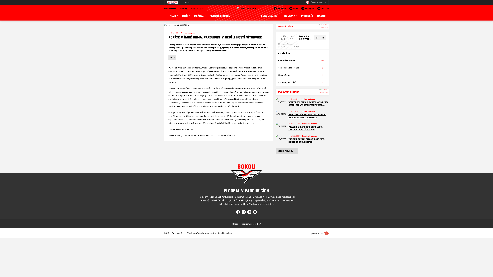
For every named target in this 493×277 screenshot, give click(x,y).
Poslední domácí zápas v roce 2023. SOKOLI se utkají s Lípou (306, 140)
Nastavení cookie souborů (221, 233)
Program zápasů (198, 8)
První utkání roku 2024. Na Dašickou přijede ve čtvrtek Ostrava (307, 116)
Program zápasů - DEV (251, 223)
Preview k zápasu (308, 99)
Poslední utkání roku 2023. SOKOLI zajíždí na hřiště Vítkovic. (305, 128)
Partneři (307, 15)
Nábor (235, 223)
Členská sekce (170, 8)
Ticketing (183, 8)
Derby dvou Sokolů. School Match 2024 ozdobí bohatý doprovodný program (308, 103)
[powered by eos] (320, 233)
